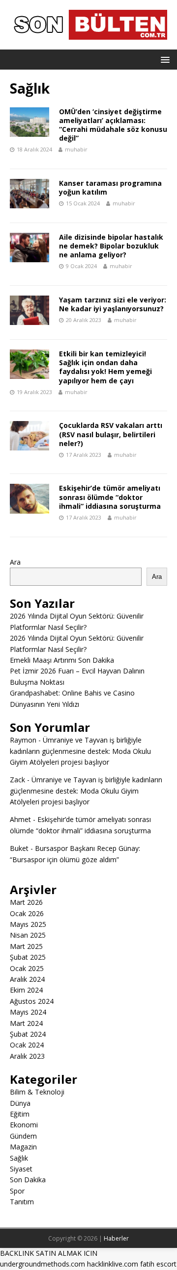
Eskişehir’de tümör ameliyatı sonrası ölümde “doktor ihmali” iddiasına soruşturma (110, 496)
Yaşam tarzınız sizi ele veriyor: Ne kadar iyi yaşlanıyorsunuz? (112, 304)
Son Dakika (28, 1179)
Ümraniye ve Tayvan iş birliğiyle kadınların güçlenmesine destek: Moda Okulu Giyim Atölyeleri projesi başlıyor (80, 751)
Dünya (20, 1103)
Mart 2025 (26, 946)
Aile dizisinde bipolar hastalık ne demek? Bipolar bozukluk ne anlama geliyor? (111, 245)
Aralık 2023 (27, 1056)
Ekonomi (24, 1124)
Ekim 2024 (26, 990)
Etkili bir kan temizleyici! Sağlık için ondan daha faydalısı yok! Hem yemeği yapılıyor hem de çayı (105, 367)
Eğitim (20, 1114)
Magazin (23, 1146)
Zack (17, 779)
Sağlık (19, 1158)
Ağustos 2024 (32, 1001)
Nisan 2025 (28, 935)
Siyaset (21, 1168)
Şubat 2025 (28, 957)
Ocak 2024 (27, 1044)
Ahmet (20, 819)
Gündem (23, 1136)
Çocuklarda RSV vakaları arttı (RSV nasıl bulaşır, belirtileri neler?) (110, 434)
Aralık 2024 (27, 979)
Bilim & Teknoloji (37, 1091)
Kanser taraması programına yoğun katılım (110, 187)
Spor (17, 1190)
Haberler (116, 1238)
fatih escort (158, 1264)
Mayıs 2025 (28, 924)
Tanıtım (22, 1201)
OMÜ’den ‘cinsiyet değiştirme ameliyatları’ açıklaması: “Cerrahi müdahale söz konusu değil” (113, 125)
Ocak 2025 (27, 968)
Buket (19, 848)
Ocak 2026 (27, 913)
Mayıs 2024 (28, 1012)
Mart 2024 (26, 1023)
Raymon (23, 740)
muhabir (76, 149)
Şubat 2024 (28, 1034)
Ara (15, 562)
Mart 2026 (26, 902)
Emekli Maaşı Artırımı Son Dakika (62, 660)
